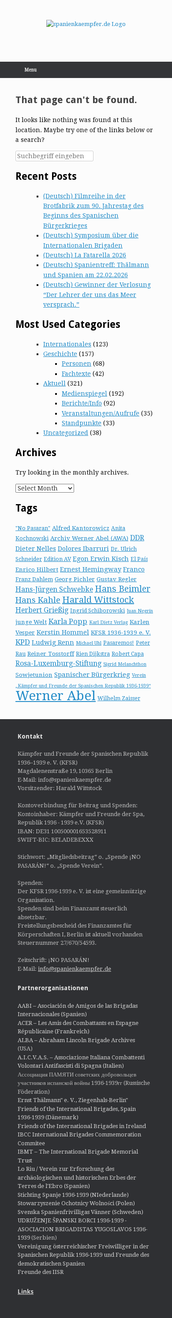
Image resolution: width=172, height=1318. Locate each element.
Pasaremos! (118, 643)
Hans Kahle (37, 600)
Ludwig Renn (53, 642)
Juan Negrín (140, 611)
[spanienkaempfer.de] (86, 24)
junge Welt (31, 621)
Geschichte (60, 353)
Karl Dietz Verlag (108, 622)
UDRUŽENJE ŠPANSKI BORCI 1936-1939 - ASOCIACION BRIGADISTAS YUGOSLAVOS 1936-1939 (82, 1229)
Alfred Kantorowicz (80, 527)
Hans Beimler (122, 589)
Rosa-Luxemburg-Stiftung (58, 663)
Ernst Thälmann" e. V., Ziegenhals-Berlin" (73, 1100)
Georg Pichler (75, 579)
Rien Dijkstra (93, 654)
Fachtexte (76, 373)
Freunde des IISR (41, 1272)
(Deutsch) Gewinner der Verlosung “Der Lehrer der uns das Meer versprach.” (97, 294)
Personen (76, 363)
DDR (137, 538)
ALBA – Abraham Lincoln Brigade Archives (76, 1040)
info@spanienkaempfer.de (74, 968)
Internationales (67, 344)
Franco (134, 569)
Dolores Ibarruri (83, 549)
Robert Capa (128, 654)
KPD (22, 642)
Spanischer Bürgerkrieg (92, 675)
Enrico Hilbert (36, 569)
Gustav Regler (117, 579)
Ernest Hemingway (90, 569)
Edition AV (57, 559)
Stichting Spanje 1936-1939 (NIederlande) (73, 1195)
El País (139, 559)
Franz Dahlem (34, 579)
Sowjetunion (33, 674)
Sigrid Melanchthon (124, 664)
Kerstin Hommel (63, 632)
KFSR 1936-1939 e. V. (121, 632)
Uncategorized (65, 432)
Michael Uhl (88, 643)
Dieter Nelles (35, 549)
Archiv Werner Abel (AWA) (89, 538)
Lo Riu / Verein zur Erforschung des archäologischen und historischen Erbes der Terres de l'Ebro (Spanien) (77, 1177)
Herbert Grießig (41, 610)
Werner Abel (55, 695)
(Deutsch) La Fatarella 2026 (84, 255)
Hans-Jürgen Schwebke (54, 589)
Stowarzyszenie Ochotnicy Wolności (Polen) (76, 1203)
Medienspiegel (84, 393)
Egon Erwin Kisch (101, 559)
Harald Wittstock (98, 599)
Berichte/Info (82, 403)
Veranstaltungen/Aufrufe (100, 413)
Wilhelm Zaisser (118, 698)
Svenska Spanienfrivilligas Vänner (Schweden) (80, 1212)
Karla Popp (68, 621)
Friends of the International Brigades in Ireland (82, 1126)
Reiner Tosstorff (50, 653)
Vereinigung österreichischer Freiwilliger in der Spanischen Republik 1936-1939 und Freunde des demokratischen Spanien (83, 1255)
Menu (31, 69)
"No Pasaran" (32, 528)
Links (26, 1291)
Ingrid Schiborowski (97, 611)
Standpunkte (81, 423)
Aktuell (54, 383)
